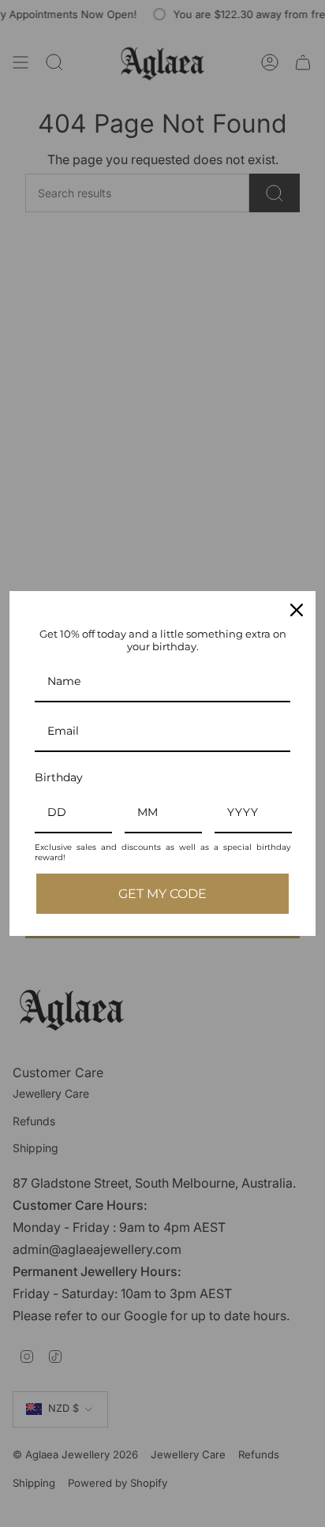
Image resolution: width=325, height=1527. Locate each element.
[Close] (297, 610)
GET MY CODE (162, 893)
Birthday (59, 777)
